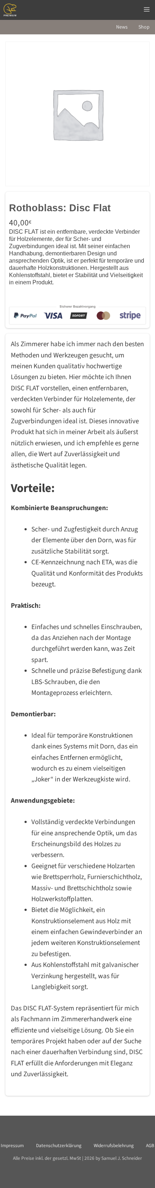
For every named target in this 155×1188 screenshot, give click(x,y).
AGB (150, 1145)
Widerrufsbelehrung (114, 1145)
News (122, 27)
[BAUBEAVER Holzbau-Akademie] (10, 10)
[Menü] (146, 10)
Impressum (12, 1145)
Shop (144, 27)
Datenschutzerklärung (58, 1145)
